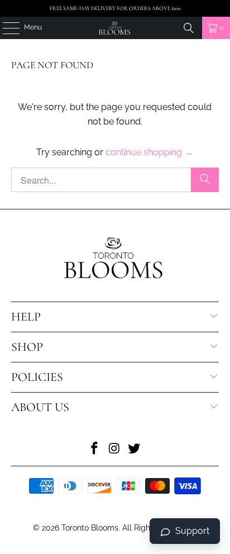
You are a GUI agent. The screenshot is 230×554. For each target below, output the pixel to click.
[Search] (188, 28)
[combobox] (114, 180)
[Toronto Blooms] (115, 28)
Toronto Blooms (89, 527)
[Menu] (5, 28)
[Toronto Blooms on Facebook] (94, 449)
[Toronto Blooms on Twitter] (134, 449)
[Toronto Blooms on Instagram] (114, 449)
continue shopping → (149, 152)
